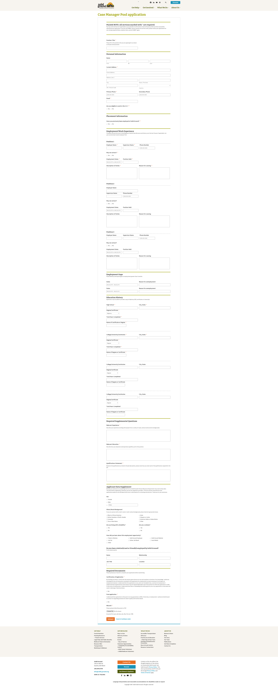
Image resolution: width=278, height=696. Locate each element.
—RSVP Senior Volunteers (124, 649)
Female (110, 499)
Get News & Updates (170, 644)
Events (119, 640)
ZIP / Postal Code (111, 87)
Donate (126, 667)
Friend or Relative (112, 538)
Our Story (167, 637)
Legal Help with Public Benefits (103, 640)
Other (141, 521)
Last (151, 63)
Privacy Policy (153, 667)
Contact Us (167, 646)
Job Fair (110, 540)
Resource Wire (98, 644)
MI (129, 63)
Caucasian (110, 519)
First (107, 63)
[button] (166, 2)
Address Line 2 (110, 77)
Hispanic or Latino (145, 517)
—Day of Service (122, 642)
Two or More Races (113, 521)
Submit (111, 619)
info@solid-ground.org (101, 671)
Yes (109, 109)
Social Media (154, 540)
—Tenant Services (99, 637)
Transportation (98, 646)
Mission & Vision (168, 633)
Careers (119, 637)
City (107, 82)
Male (109, 502)
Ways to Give (121, 633)
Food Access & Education (148, 637)
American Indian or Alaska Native (149, 519)
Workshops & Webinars (100, 648)
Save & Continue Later (123, 619)
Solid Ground (108, 5)
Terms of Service (146, 672)
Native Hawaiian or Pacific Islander (117, 517)
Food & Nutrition (99, 633)
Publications (167, 642)
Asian (141, 515)
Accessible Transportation (148, 633)
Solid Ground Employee (136, 538)
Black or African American (114, 515)
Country (141, 88)
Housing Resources (99, 635)
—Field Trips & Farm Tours (148, 640)
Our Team (167, 640)
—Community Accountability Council (125, 646)
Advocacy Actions (122, 635)
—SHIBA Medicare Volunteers (125, 651)
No (113, 109)
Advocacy (143, 635)
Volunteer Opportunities (124, 644)
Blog (165, 635)
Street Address (110, 72)
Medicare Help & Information (102, 642)
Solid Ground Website (157, 538)
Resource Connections (147, 647)
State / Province (143, 82)
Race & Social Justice (147, 645)
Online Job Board (134, 540)
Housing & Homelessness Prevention (148, 642)
